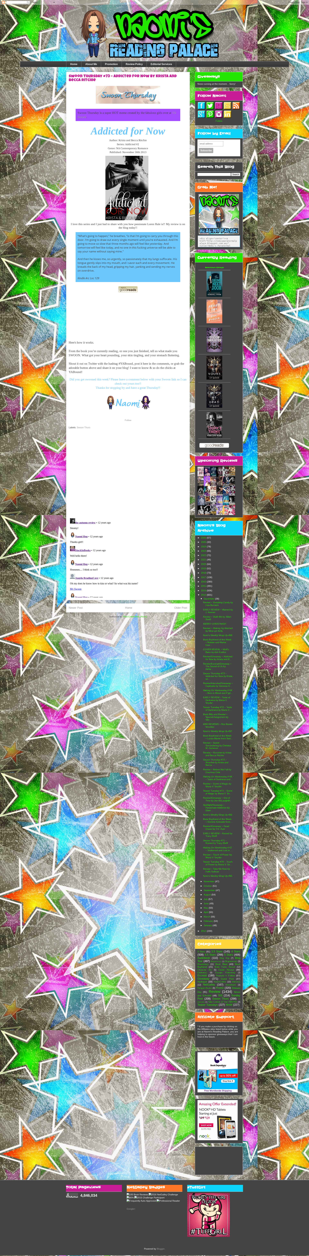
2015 (204, 586)
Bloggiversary (216, 961)
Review (214, 992)
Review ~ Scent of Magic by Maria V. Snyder (217, 785)
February (209, 921)
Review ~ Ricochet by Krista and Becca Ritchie (217, 754)
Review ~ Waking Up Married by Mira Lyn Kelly (218, 629)
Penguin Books (204, 988)
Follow (128, 420)
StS (220, 995)
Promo (220, 987)
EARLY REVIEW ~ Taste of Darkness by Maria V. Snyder (216, 700)
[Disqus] (128, 474)
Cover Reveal (226, 969)
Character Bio (204, 970)
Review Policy (134, 64)
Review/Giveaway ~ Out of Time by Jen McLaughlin (216, 799)
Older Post (180, 607)
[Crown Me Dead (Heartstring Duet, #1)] (214, 407)
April (206, 912)
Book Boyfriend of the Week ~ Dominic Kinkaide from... (217, 820)
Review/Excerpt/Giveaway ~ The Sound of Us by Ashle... (217, 666)
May (206, 908)
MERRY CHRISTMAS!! (214, 624)
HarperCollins (220, 982)
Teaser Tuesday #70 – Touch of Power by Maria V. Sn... (218, 863)
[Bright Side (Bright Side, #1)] (214, 322)
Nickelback (231, 985)
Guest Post (227, 978)
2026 (204, 537)
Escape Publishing (225, 973)
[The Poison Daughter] (214, 351)
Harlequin (202, 981)
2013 (204, 595)
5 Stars (228, 954)
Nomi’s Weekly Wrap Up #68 (217, 635)
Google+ (131, 1209)
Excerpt (202, 975)
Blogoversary (231, 961)
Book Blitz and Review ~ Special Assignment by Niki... (215, 717)
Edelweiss (202, 973)
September (210, 890)
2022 (204, 555)
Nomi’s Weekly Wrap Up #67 (217, 731)
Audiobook (203, 957)
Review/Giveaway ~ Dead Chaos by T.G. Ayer (216, 827)
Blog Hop (224, 958)
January (208, 925)
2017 (204, 577)
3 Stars (201, 951)
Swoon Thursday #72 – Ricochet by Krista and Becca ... (215, 762)
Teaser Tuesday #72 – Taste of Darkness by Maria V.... (217, 708)
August (207, 894)
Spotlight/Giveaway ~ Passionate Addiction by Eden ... (216, 808)
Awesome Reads (214, 267)
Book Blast (221, 964)
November (209, 881)
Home (73, 64)
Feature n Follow (225, 975)
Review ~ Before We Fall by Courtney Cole (217, 771)
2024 (204, 546)
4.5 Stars (210, 954)
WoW (229, 1004)
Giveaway (203, 978)
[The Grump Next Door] (214, 296)
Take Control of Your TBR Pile (222, 1002)
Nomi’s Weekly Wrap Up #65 (217, 876)
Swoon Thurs (83, 427)
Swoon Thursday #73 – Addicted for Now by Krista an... (217, 676)
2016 (204, 581)
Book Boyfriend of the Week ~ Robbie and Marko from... (217, 642)
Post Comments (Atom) (135, 616)
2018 (204, 572)
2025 (204, 542)
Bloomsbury (203, 964)
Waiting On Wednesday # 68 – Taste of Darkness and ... (218, 778)
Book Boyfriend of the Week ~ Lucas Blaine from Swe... (218, 737)
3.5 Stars (217, 951)
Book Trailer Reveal (225, 967)
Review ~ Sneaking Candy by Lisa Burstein (218, 603)
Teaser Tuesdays (207, 1004)
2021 (204, 559)
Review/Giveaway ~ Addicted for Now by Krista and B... (217, 658)
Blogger (160, 1248)
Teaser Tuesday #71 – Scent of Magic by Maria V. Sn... (217, 792)
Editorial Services (161, 64)
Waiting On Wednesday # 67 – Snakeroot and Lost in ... (217, 849)
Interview (236, 982)
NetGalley (209, 984)
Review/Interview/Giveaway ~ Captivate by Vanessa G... (218, 684)
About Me (91, 64)
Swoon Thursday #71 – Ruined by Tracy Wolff (215, 842)
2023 (204, 551)
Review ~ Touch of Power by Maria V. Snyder (217, 856)
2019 (204, 568)
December (209, 598)
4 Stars (235, 951)
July (206, 899)
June (206, 903)
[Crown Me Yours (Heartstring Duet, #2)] (214, 379)
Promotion (111, 64)
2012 (204, 931)
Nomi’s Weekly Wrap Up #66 (217, 814)
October (208, 886)
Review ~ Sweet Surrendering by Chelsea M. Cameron (217, 745)
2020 (204, 564)
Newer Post (76, 607)
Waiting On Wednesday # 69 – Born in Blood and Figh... (218, 691)
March (207, 916)
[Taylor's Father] (214, 437)
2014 (204, 590)
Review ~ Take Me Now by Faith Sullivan (216, 870)
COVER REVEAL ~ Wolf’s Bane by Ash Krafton (216, 650)
